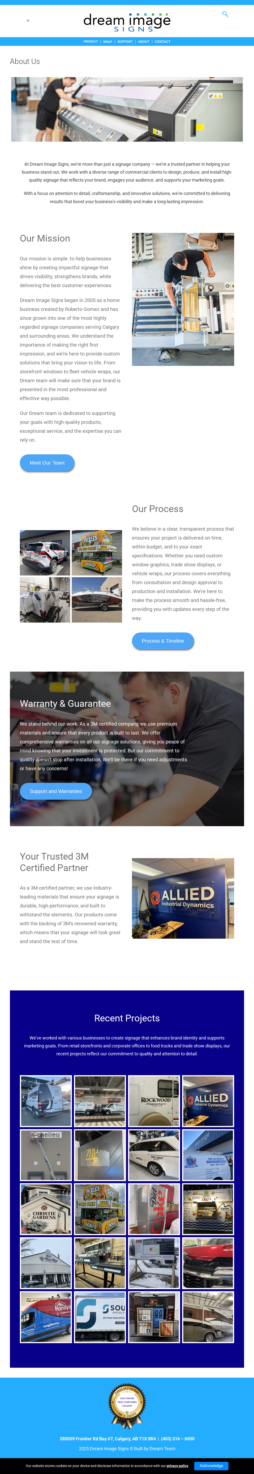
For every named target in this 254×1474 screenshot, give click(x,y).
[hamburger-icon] (28, 21)
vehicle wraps (147, 573)
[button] (227, 12)
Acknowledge (211, 1465)
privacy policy (177, 1466)
